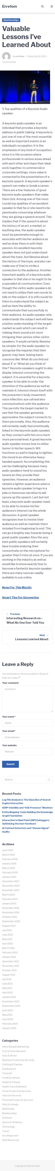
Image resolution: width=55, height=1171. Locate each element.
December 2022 (10, 908)
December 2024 (10, 881)
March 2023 (8, 894)
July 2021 (7, 979)
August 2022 (9, 926)
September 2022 (11, 921)
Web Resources (10, 1140)
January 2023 (9, 903)
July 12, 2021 (40, 56)
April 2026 (7, 850)
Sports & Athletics (12, 1122)
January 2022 (9, 957)
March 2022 (8, 948)
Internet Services (11, 1095)
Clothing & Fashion (12, 1064)
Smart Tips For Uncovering (20, 597)
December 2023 (10, 890)
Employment (9, 1069)
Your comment (10, 683)
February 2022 (9, 952)
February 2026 (10, 859)
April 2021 (7, 992)
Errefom (9, 6)
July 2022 (7, 930)
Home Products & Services (16, 1091)
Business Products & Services (18, 1060)
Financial (7, 1073)
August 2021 (8, 974)
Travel (5, 1131)
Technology (8, 1126)
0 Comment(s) (9, 62)
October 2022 (9, 917)
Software (7, 1117)
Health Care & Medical (14, 1086)
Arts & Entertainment (14, 1051)
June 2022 (7, 934)
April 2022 (7, 943)
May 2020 (7, 1015)
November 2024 (11, 885)
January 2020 (9, 1028)
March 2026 (8, 854)
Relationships (11, 20)
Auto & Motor (9, 1055)
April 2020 (7, 1019)
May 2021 (7, 988)
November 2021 (10, 966)
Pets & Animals (10, 1104)
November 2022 (10, 912)
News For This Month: (17, 587)
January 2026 (9, 863)
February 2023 (10, 899)
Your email (8, 731)
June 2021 (7, 983)
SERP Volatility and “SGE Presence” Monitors (27, 807)
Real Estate (8, 1109)
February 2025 (10, 872)
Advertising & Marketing (15, 1046)
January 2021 (9, 997)
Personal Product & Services (17, 1100)
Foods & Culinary (11, 1077)
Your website (9, 745)
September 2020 (11, 1006)
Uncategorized (10, 1135)
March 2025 (8, 868)
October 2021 (9, 970)
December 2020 (10, 1001)
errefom (19, 56)
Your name (9, 716)
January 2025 (9, 877)
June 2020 (7, 1010)
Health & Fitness (11, 1082)
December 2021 (10, 961)
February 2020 (10, 1023)
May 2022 (7, 939)
